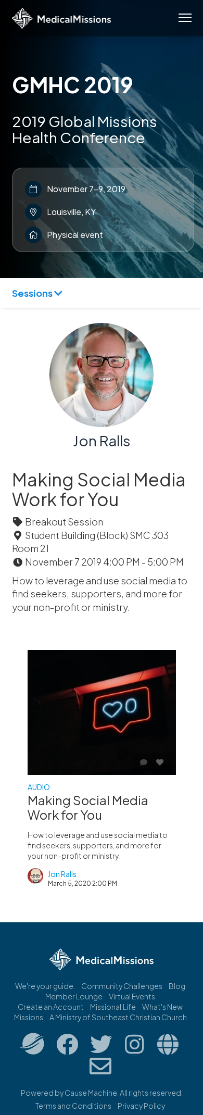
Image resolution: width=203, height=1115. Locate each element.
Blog (177, 986)
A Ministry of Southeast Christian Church (118, 1017)
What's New (162, 1006)
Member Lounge (74, 996)
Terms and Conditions (73, 1105)
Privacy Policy (141, 1105)
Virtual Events (132, 996)
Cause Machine (91, 1092)
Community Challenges (121, 986)
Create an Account (51, 1006)
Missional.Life (113, 1006)
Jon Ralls (102, 440)
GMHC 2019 (72, 84)
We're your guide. (45, 986)
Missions (28, 1017)
